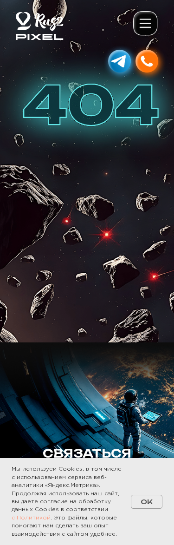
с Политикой (31, 517)
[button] (146, 24)
